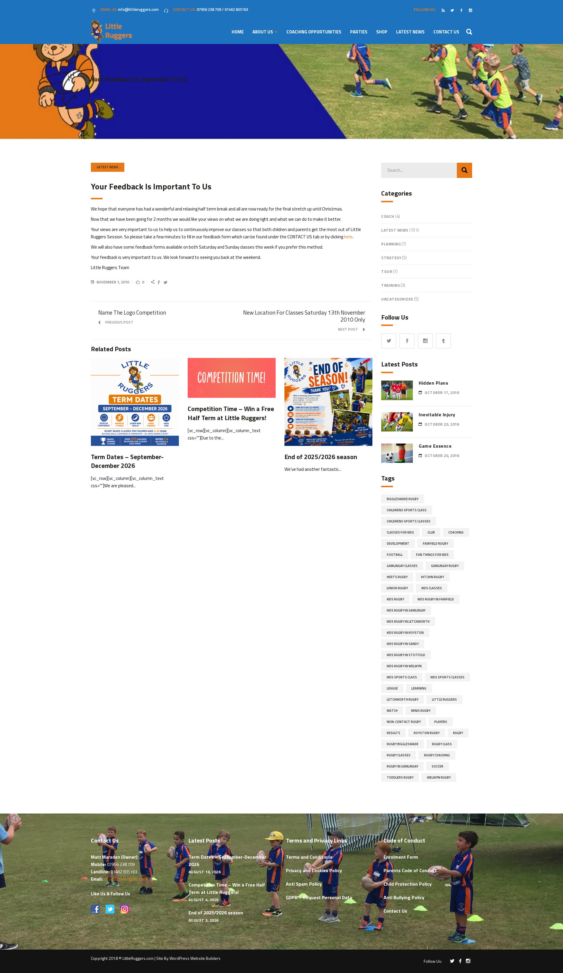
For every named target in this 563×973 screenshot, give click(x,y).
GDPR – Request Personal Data (319, 897)
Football (395, 554)
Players (440, 721)
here (348, 236)
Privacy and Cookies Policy (314, 870)
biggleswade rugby (402, 499)
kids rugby (395, 599)
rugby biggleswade (402, 744)
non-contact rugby (404, 721)
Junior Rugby (397, 588)
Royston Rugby (427, 733)
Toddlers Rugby (400, 777)
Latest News (107, 167)
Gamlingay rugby (445, 565)
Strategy (391, 258)
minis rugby (420, 710)
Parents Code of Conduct (410, 870)
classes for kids (400, 532)
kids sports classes (447, 677)
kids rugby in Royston (405, 632)
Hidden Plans (433, 382)
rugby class (442, 744)
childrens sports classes (408, 521)
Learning (418, 688)
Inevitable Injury (437, 414)
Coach (387, 216)
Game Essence (435, 445)
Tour (386, 271)
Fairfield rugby (435, 543)
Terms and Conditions (309, 856)
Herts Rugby (397, 577)
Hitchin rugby (432, 577)
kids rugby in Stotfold (406, 655)
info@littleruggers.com (125, 879)
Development (398, 543)
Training (390, 285)
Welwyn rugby (439, 777)
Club (431, 532)
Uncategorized (397, 299)
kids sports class (402, 677)
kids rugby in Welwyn (404, 666)
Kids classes (431, 588)
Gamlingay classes (402, 565)
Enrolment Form (401, 856)
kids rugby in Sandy (403, 643)
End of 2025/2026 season (216, 912)
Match (392, 710)
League (392, 688)
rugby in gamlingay (402, 766)
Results (393, 733)
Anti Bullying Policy (404, 897)
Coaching (456, 532)
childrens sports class (407, 510)
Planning (391, 244)
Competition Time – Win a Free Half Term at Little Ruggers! (227, 888)
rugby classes (399, 755)
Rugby (458, 733)
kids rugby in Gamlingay (406, 610)
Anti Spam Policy (304, 883)
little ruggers (444, 699)
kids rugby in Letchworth (408, 621)
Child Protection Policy (408, 883)
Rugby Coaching (437, 755)
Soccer (437, 766)
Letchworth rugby (402, 699)
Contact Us (395, 910)
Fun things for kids (432, 554)
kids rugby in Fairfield (436, 599)
